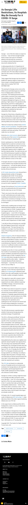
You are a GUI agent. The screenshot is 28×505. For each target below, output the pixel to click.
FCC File (4, 490)
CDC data (6, 363)
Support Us (5, 483)
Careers (4, 482)
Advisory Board (6, 473)
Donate (24, 2)
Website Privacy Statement (8, 492)
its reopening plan (11, 271)
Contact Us (5, 481)
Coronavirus (19, 428)
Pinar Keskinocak (19, 186)
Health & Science (9, 428)
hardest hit (15, 137)
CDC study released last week (10, 172)
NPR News (8, 431)
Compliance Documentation (9, 491)
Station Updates (6, 475)
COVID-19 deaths (21, 183)
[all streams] (26, 503)
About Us (5, 471)
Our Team (5, 472)
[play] (2, 503)
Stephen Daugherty (6, 235)
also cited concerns (12, 135)
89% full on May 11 (18, 397)
